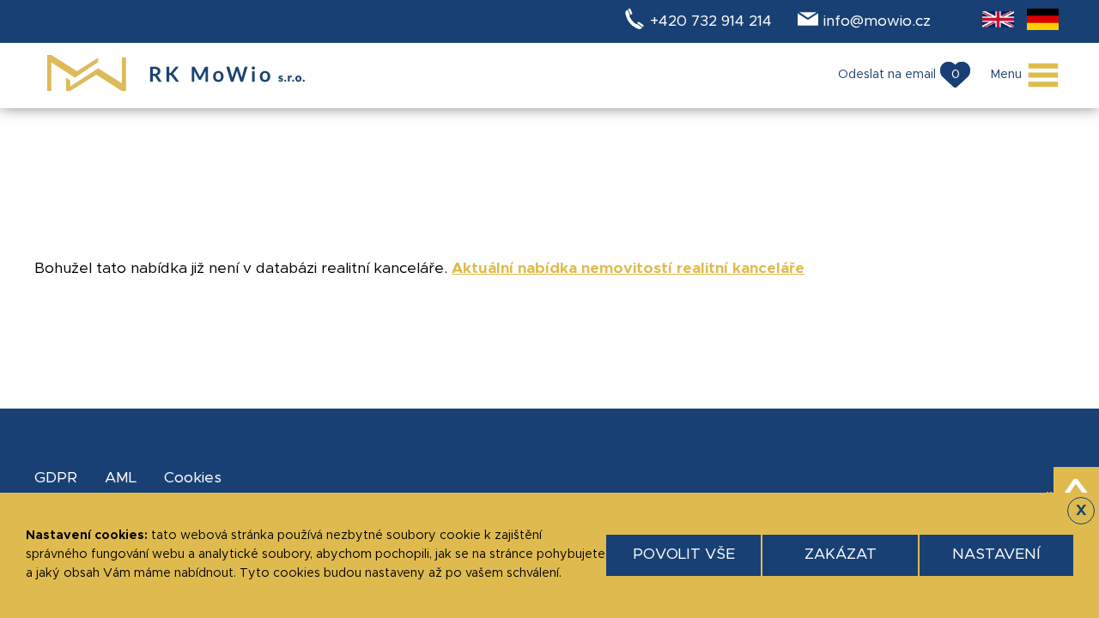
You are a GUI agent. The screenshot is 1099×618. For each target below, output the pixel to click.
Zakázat (841, 554)
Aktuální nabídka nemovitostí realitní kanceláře (628, 268)
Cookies (193, 478)
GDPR (55, 478)
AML (121, 478)
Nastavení (996, 554)
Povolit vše (684, 554)
